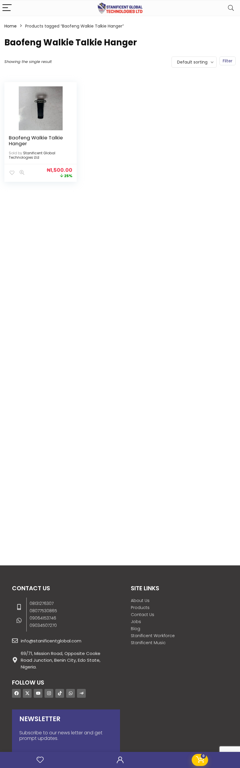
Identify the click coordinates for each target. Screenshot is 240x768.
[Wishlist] (40, 760)
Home (10, 26)
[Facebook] (16, 693)
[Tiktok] (59, 693)
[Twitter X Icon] (27, 693)
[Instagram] (48, 693)
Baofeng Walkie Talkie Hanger (36, 140)
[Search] (231, 8)
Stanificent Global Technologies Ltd (32, 155)
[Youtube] (38, 693)
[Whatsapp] (70, 693)
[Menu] (7, 8)
